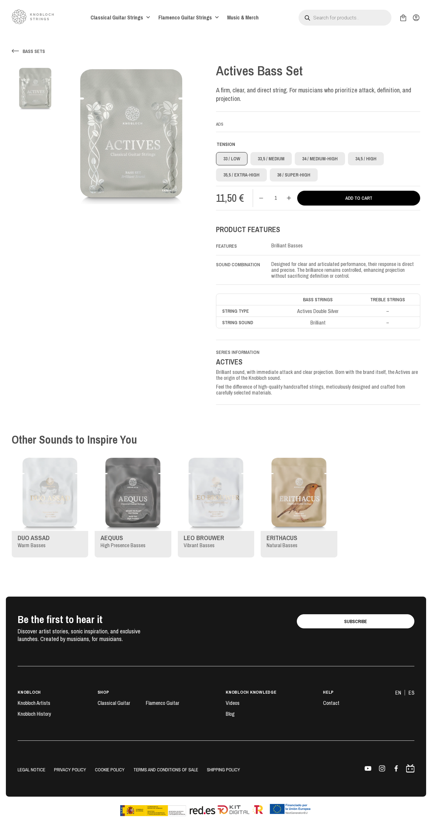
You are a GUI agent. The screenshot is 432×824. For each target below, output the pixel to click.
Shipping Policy (223, 769)
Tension (226, 144)
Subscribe (355, 621)
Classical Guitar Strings (117, 17)
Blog (230, 714)
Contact (331, 703)
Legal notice (31, 769)
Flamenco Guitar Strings (185, 17)
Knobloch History (34, 714)
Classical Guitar (114, 703)
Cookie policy (110, 769)
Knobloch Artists (34, 703)
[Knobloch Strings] (33, 16)
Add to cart (358, 198)
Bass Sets (34, 51)
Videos (233, 703)
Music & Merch (243, 17)
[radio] (231, 158)
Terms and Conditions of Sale (165, 769)
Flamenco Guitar (162, 703)
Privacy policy (70, 769)
